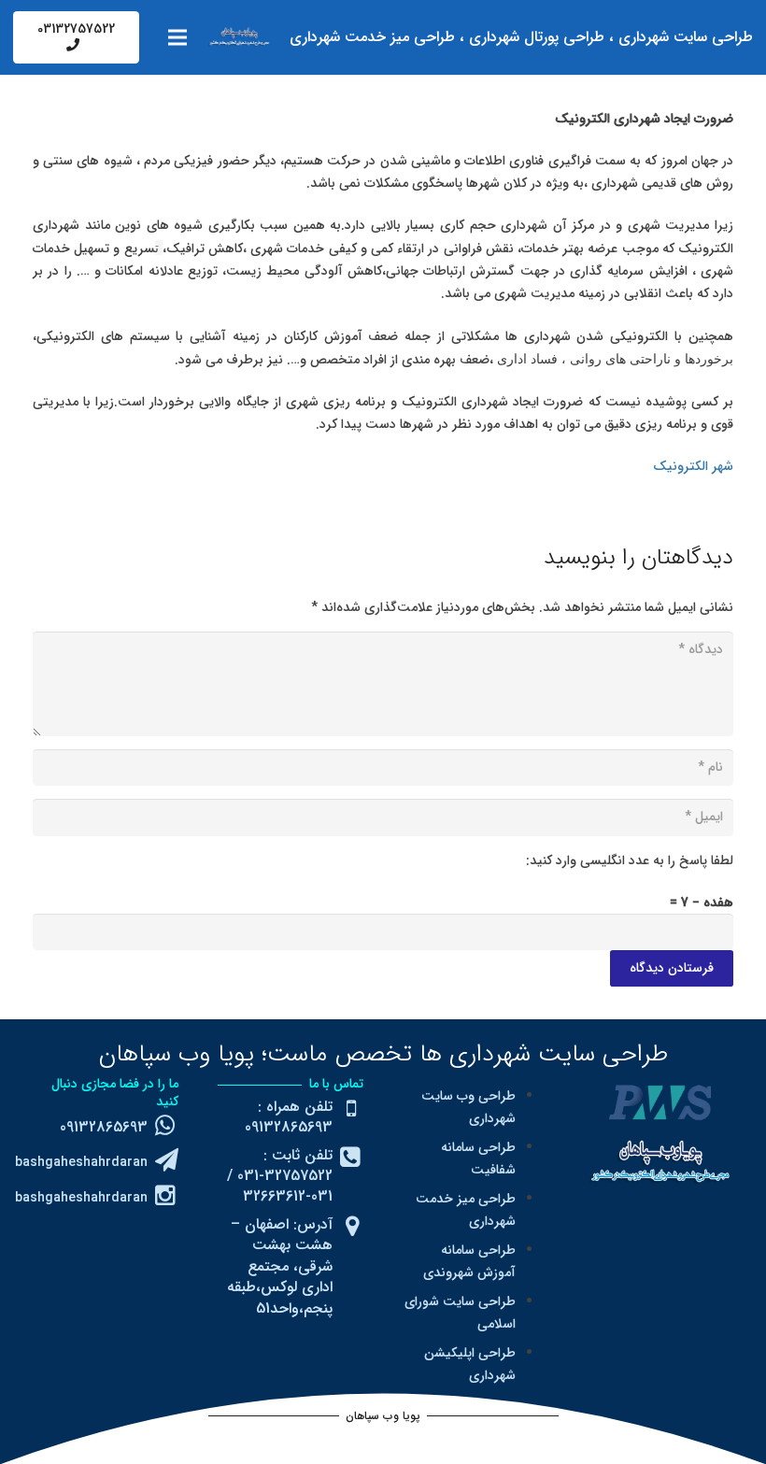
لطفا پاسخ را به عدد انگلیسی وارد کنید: (629, 860)
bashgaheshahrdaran (81, 1162)
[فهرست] (177, 37)
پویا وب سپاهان (176, 1054)
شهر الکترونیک (693, 466)
